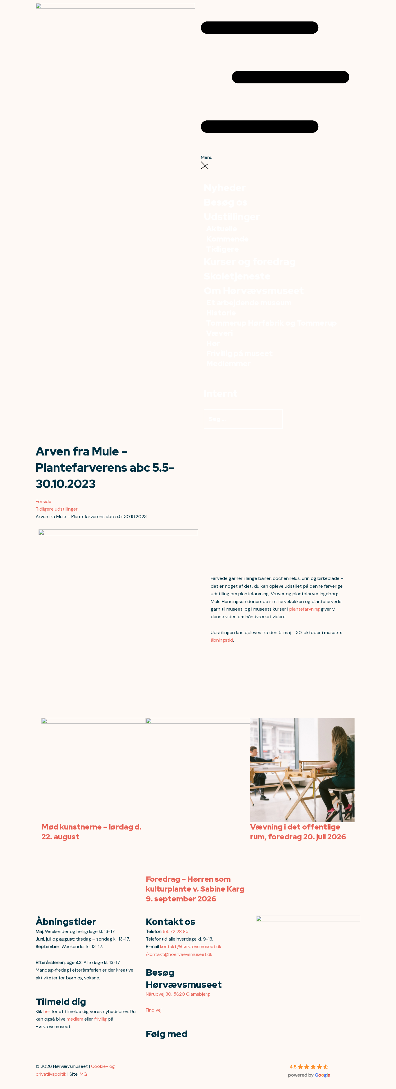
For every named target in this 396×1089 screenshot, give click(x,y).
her (46, 1011)
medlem (75, 1019)
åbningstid (222, 640)
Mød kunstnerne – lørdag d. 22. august (91, 832)
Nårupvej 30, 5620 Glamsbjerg (178, 994)
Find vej (153, 1010)
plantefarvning (304, 609)
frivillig (100, 1019)
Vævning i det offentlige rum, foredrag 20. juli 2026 (298, 832)
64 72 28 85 (175, 931)
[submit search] (288, 421)
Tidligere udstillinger (57, 509)
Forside (43, 501)
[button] (280, 82)
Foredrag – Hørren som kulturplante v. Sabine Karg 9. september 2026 (195, 889)
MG (83, 1074)
